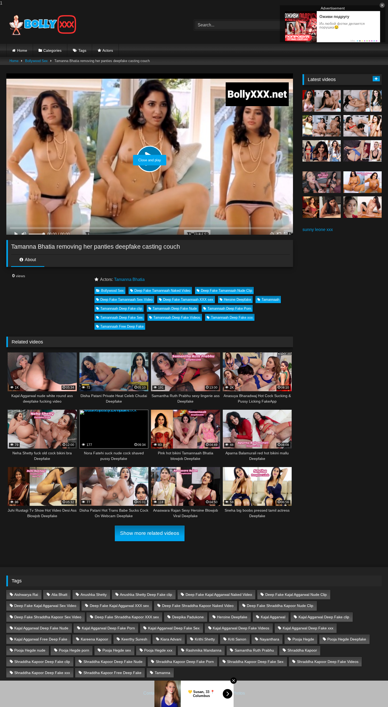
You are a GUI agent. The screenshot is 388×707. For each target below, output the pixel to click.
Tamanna (162, 673)
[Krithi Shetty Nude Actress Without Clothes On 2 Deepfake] (362, 101)
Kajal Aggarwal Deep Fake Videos (241, 628)
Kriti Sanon (237, 639)
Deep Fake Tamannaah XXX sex (188, 299)
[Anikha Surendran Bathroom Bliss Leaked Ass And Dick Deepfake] (362, 207)
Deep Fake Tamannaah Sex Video (126, 299)
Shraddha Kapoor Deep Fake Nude (113, 661)
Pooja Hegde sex (116, 650)
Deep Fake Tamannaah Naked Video (162, 291)
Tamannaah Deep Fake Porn (229, 308)
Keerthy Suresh (134, 639)
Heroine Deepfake (237, 299)
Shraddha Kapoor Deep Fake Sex (255, 661)
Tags (82, 50)
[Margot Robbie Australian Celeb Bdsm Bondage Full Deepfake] (362, 151)
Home (22, 50)
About (30, 259)
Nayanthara (269, 639)
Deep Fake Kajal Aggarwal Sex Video (45, 606)
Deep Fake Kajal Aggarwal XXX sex (119, 606)
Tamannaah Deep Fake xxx (232, 317)
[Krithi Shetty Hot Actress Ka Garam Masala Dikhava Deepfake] (362, 126)
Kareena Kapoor (94, 639)
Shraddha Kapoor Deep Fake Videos (327, 661)
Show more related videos (149, 533)
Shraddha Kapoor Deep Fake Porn (185, 661)
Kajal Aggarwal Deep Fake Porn (108, 628)
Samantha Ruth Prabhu (254, 650)
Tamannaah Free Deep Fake (122, 326)
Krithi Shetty (205, 639)
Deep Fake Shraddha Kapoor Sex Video (47, 617)
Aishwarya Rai (26, 594)
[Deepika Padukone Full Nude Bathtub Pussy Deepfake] (362, 182)
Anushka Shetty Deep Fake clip (146, 594)
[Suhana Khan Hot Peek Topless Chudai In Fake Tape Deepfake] (321, 207)
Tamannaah (270, 299)
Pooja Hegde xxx (158, 650)
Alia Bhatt (59, 594)
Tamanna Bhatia (129, 279)
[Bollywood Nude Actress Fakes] (42, 25)
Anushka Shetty (94, 594)
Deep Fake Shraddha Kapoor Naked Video (198, 606)
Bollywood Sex (36, 61)
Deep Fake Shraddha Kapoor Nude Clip (280, 606)
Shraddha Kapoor (302, 650)
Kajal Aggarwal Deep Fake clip (324, 617)
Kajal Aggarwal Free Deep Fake (40, 639)
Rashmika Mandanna (203, 650)
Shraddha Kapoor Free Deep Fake (112, 673)
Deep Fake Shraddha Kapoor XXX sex (127, 617)
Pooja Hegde (303, 639)
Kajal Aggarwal (273, 617)
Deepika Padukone (188, 617)
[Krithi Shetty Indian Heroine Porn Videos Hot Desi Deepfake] (321, 126)
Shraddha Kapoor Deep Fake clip (42, 661)
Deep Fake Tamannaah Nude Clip (226, 291)
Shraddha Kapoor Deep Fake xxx (42, 673)
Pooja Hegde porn (74, 650)
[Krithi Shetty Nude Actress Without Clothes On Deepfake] (321, 151)
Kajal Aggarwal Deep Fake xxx (308, 628)
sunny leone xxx (317, 229)
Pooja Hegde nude (29, 650)
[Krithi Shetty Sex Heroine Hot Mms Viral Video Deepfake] (321, 101)
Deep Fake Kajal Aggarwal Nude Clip (296, 594)
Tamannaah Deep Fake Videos (176, 317)
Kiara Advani (170, 639)
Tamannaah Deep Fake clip (121, 308)
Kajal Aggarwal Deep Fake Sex (174, 628)
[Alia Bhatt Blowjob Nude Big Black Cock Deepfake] (321, 182)
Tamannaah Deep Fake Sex (121, 317)
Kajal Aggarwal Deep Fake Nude (41, 628)
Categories (52, 50)
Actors (107, 50)
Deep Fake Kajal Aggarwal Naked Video (219, 594)
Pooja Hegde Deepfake (346, 639)
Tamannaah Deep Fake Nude (175, 308)
